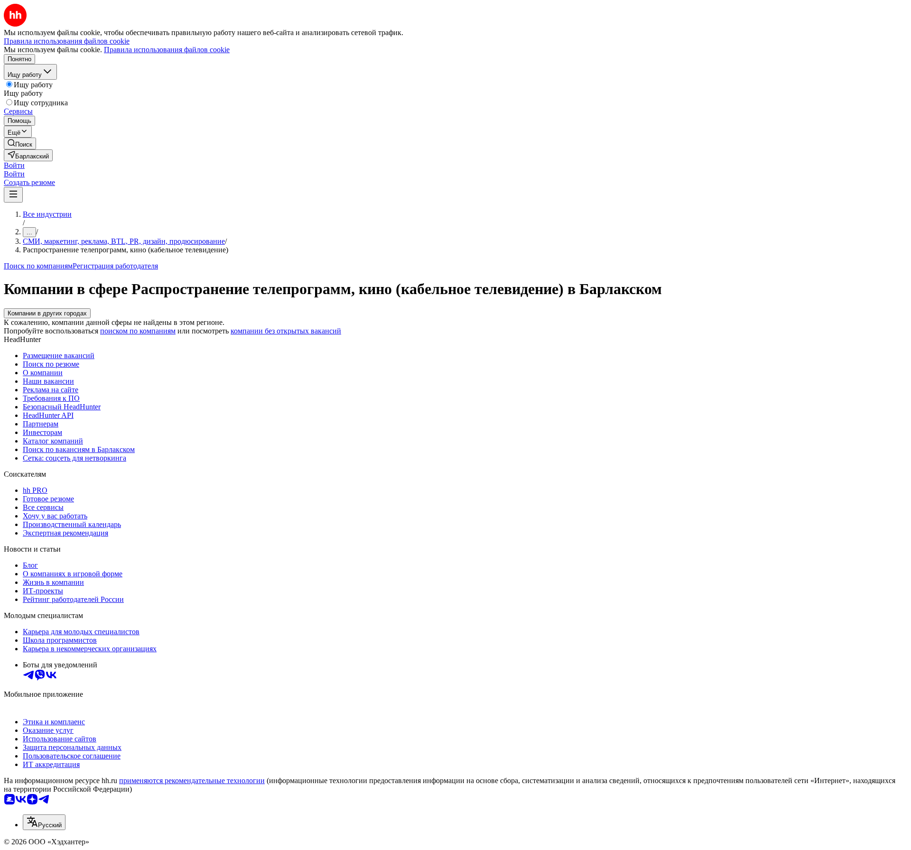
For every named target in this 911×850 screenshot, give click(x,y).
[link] (20, 143)
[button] (14, 165)
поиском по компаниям (138, 331)
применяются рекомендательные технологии (192, 780)
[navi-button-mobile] (13, 195)
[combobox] (44, 822)
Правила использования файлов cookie (167, 50)
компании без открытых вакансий (286, 331)
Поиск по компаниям (38, 266)
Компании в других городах (47, 313)
